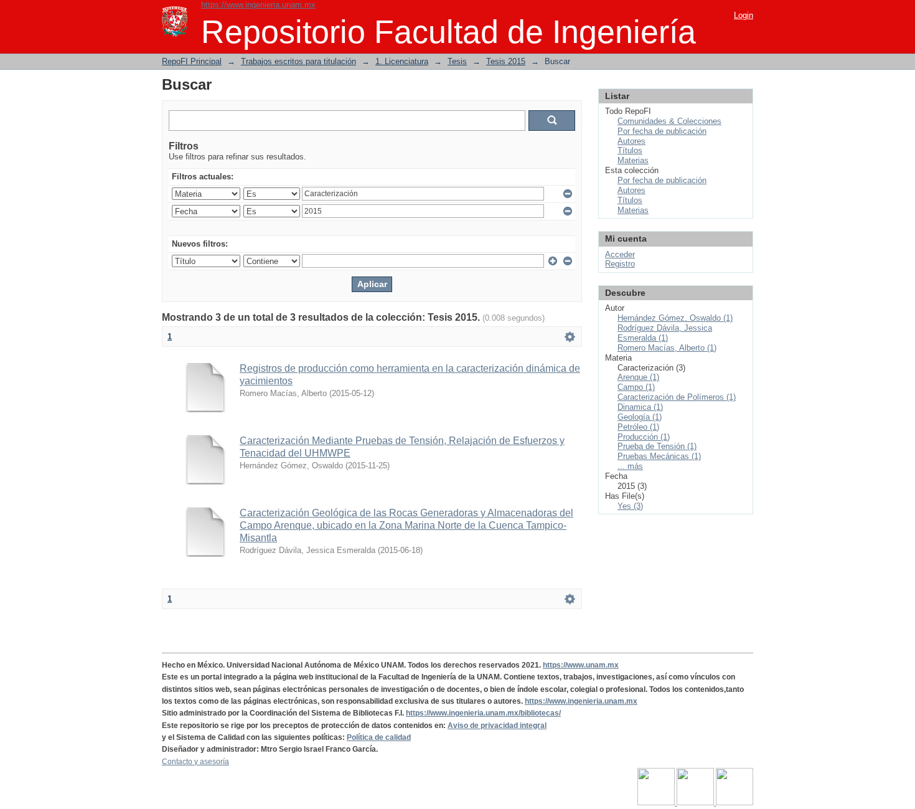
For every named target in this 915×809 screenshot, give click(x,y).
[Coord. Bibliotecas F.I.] (734, 802)
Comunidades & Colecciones (669, 121)
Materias (633, 160)
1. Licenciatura (401, 61)
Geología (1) (639, 417)
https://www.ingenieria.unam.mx (258, 4)
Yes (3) (630, 506)
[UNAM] (657, 802)
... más (630, 466)
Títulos (629, 150)
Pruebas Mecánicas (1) (659, 456)
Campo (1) (636, 387)
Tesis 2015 (505, 61)
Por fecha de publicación (661, 131)
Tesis (457, 61)
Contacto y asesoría (195, 761)
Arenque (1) (638, 377)
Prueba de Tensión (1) (657, 446)
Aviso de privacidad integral (497, 725)
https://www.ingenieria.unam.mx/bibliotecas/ (483, 713)
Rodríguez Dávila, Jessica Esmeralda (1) (664, 333)
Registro (620, 263)
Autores (631, 141)
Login (743, 15)
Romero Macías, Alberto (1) (666, 347)
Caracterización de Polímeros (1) (676, 397)
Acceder (620, 254)
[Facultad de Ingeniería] (696, 802)
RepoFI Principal (192, 61)
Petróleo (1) (638, 427)
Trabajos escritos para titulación (298, 61)
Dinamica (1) (640, 407)
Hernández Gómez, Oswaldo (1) (675, 318)
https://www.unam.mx (581, 665)
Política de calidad (379, 737)
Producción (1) (643, 437)
